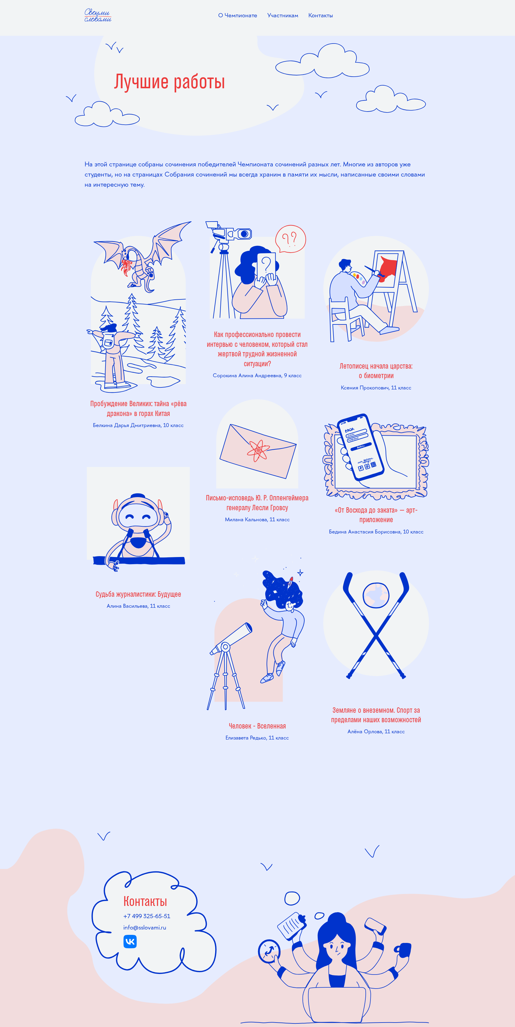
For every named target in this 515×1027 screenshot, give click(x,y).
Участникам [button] (282, 15)
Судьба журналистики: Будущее (138, 594)
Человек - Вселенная (257, 726)
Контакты (320, 15)
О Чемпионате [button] (237, 15)
